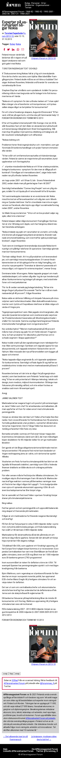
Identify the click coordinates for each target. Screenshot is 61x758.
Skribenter (29, 5)
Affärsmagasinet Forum (13, 11)
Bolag (27, 3)
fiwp (11, 674)
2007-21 (15, 14)
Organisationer (42, 5)
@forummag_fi (47, 683)
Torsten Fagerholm (14, 33)
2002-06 (6, 14)
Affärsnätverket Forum (14, 683)
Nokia (18, 44)
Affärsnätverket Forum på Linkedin (40, 718)
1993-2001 (48, 11)
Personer (35, 3)
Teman (28, 7)
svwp (5, 674)
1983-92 (38, 11)
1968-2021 (25, 14)
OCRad (15, 680)
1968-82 (29, 11)
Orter (43, 3)
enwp (17, 674)
